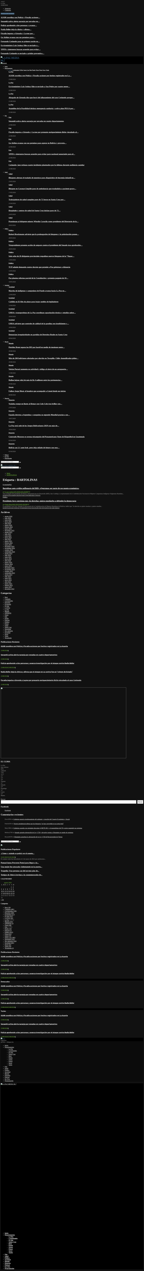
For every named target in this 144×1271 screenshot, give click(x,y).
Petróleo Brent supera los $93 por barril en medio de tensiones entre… (37, 347)
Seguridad (8, 629)
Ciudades (7, 599)
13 (8, 891)
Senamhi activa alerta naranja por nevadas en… (20, 21)
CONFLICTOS (18, 508)
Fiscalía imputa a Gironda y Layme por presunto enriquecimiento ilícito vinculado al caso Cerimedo (41, 680)
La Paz (11, 72)
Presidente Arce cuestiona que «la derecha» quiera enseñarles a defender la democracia (39, 501)
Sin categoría (9, 631)
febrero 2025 (9, 543)
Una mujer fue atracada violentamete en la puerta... (21, 867)
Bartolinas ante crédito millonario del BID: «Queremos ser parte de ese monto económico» (41, 488)
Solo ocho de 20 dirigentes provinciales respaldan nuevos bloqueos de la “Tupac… (41, 256)
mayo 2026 (8, 522)
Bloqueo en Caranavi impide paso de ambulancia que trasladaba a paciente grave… (42, 189)
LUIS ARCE (52, 508)
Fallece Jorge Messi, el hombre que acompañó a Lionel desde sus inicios (37, 391)
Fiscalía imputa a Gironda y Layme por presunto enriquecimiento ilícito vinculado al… (44, 132)
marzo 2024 (8, 562)
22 (11, 893)
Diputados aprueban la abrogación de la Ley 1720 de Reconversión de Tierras (38, 837)
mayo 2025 (8, 537)
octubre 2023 (9, 571)
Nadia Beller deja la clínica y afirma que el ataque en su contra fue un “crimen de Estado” (37, 671)
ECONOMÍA (27, 495)
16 (13, 891)
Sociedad (7, 285)
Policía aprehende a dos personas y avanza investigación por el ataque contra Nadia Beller (37, 663)
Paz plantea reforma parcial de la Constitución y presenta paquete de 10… (38, 278)
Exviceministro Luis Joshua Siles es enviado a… (20, 45)
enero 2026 (8, 529)
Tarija (6, 636)
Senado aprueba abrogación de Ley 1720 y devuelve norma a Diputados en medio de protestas (44, 832)
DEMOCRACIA (28, 508)
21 (9, 893)
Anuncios (8, 8)
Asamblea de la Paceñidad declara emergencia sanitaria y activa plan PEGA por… (42, 108)
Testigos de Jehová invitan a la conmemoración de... (21, 875)
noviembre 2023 (10, 569)
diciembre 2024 (9, 546)
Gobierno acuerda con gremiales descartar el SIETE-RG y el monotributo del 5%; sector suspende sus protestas (47, 828)
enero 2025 (8, 545)
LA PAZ (7, 608)
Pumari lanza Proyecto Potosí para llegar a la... (20, 863)
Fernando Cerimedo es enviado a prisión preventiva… (22, 53)
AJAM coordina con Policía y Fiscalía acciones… (20, 17)
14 (9, 891)
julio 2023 (8, 576)
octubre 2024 (9, 550)
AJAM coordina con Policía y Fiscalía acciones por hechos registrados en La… (40, 76)
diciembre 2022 (9, 589)
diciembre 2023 (9, 568)
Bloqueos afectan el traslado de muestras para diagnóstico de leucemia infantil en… (42, 178)
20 (8, 893)
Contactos (8, 10)
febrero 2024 (9, 564)
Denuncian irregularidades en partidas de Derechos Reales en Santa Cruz (38, 335)
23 (13, 893)
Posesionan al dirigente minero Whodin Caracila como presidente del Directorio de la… (44, 221)
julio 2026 (8, 518)
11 (4, 891)
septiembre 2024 (10, 552)
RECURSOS (36, 495)
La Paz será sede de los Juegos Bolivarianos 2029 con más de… (34, 426)
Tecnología (8, 638)
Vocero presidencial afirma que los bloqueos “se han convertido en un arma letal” (39, 824)
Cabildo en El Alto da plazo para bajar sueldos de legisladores (33, 302)
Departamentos (8, 68)
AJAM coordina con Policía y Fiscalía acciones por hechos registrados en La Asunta (34, 646)
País (6, 115)
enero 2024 (8, 566)
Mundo (6, 341)
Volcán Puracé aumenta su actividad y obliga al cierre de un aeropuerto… (38, 369)
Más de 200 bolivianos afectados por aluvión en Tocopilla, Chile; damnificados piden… (43, 358)
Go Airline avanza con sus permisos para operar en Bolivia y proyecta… (38, 143)
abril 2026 (8, 523)
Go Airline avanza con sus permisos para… (18, 37)
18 (4, 893)
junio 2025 (8, 536)
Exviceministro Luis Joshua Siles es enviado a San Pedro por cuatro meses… (39, 86)
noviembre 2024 (10, 548)
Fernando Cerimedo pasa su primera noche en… (20, 41)
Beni (6, 597)
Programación (8, 458)
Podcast (7, 455)
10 (2, 891)
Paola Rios (8, 504)
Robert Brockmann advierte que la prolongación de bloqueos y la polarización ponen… (44, 234)
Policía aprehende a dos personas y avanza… (19, 25)
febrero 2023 (9, 585)
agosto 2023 (8, 575)
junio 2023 (8, 578)
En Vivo (7, 456)
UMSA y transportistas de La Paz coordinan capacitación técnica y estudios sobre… (42, 313)
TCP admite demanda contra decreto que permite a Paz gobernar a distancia (39, 267)
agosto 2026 (8, 516)
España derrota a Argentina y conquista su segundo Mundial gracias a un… (39, 415)
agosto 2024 (8, 553)
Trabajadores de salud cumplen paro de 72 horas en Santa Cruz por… (37, 200)
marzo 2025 (8, 541)
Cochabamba (9, 601)
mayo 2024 (8, 559)
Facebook (8, 810)
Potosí (7, 624)
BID (14, 495)
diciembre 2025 (9, 530)
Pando (7, 618)
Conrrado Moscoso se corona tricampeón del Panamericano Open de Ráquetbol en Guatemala (47, 437)
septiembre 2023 (10, 573)
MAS (57, 508)
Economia (6, 484)
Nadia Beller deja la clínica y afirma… (16, 29)
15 (11, 891)
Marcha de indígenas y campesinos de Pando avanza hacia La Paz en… (37, 291)
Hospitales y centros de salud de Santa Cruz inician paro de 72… (35, 211)
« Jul (2, 900)
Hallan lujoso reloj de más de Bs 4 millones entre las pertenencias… (35, 380)
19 (6, 893)
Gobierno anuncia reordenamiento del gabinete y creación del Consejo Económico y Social (41, 819)
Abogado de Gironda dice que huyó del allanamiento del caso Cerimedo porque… (41, 98)
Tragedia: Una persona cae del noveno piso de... (20, 871)
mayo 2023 (8, 580)
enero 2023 (8, 587)
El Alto (7, 606)
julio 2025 (8, 534)
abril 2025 (8, 539)
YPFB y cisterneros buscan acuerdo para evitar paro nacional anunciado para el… (42, 154)
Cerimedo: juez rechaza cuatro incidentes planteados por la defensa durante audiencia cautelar (46, 165)
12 (6, 891)
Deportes (7, 398)
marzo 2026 (8, 525)
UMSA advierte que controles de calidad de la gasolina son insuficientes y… (39, 324)
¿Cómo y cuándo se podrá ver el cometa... (17, 853)
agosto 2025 (8, 532)
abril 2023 (8, 582)
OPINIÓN (8, 613)
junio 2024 (8, 557)
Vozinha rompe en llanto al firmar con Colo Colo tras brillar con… (35, 404)
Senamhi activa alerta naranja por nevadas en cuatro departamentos (36, 121)
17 (2, 893)
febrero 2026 (9, 527)
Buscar (3, 799)
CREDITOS (19, 495)
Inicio (6, 66)
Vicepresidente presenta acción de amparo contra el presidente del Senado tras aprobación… (46, 245)
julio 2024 (8, 555)
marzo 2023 (8, 583)
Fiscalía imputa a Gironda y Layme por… (18, 33)
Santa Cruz (8, 627)
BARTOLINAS (8, 495)
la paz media (9, 492)
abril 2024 (8, 560)
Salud (6, 172)
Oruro (6, 615)
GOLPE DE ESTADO (41, 508)
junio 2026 (8, 520)
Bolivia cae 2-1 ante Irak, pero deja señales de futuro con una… (34, 448)
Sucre (6, 634)
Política (6, 228)
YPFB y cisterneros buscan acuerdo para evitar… (21, 49)
